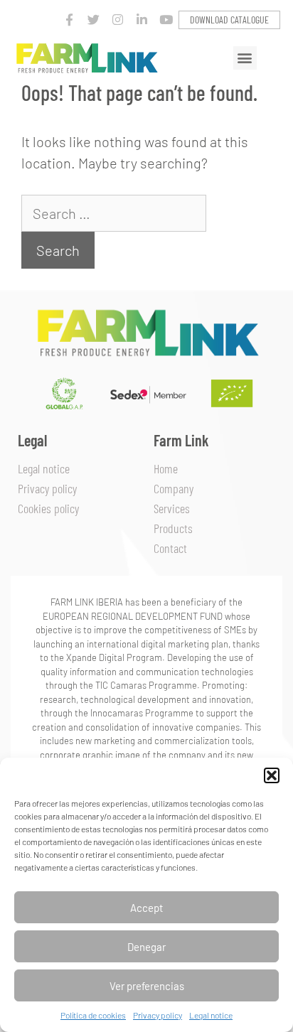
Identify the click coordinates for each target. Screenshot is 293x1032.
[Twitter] (94, 19)
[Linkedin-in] (142, 19)
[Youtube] (166, 19)
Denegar (146, 946)
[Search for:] (113, 213)
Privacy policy (157, 1015)
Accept (146, 907)
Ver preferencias (147, 985)
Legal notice (211, 1015)
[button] (272, 775)
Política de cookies (93, 1015)
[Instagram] (118, 19)
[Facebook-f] (70, 19)
